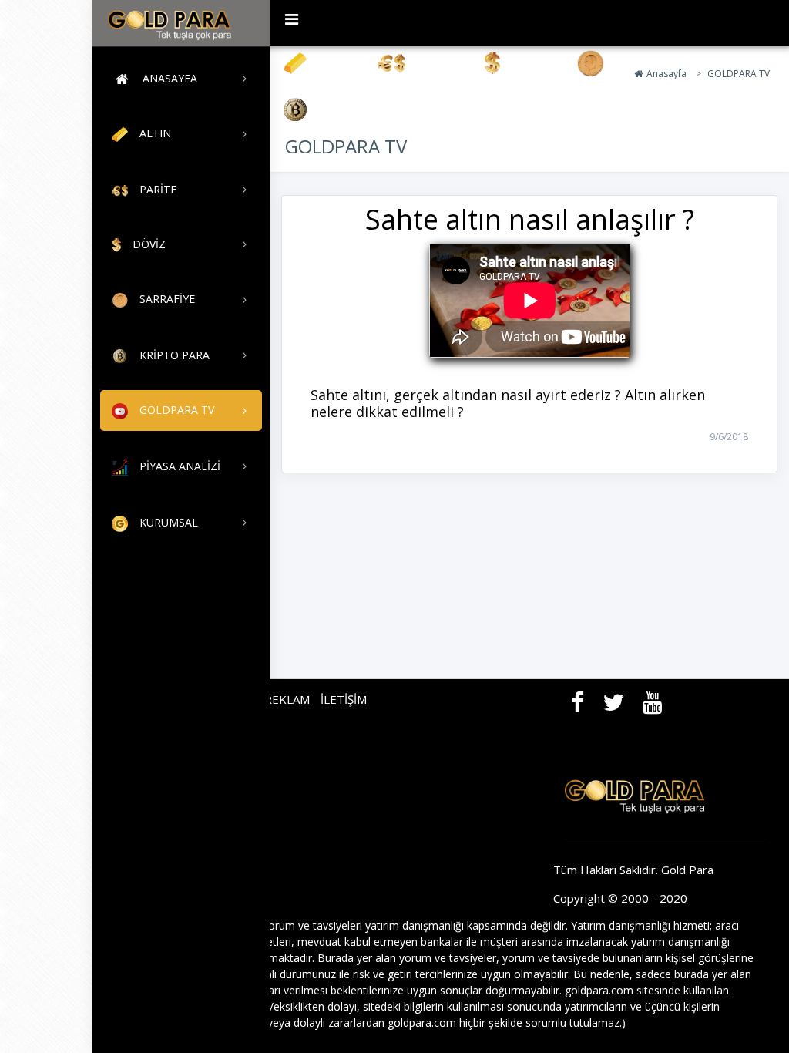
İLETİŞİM (344, 699)
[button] (292, 19)
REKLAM (287, 699)
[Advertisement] (46, 231)
